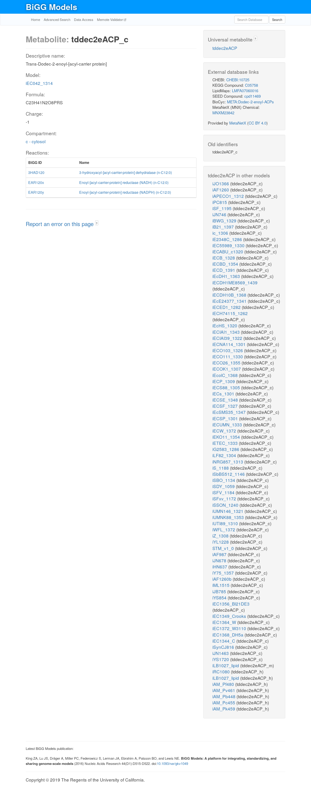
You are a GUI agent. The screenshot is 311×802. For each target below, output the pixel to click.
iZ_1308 (221, 535)
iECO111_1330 (228, 356)
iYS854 (220, 597)
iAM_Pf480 (223, 684)
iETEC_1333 (225, 443)
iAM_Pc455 (224, 702)
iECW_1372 (224, 431)
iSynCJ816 (223, 647)
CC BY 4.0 (257, 123)
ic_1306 (220, 233)
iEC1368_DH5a (228, 634)
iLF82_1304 (224, 455)
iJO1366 (221, 183)
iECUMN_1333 (227, 424)
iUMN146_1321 (228, 511)
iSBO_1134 (224, 480)
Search (277, 19)
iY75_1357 (223, 573)
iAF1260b (222, 579)
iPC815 (220, 202)
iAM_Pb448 (224, 696)
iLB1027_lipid (226, 665)
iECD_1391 (224, 270)
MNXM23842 (223, 112)
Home (35, 19)
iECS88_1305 (226, 387)
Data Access (83, 19)
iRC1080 (221, 671)
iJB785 (219, 591)
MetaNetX (237, 123)
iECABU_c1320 (228, 251)
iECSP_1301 (225, 418)
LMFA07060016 (245, 90)
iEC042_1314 (39, 83)
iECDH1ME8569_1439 (234, 282)
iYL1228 (221, 542)
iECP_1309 (224, 381)
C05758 (251, 85)
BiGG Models (51, 7)
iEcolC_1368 (225, 375)
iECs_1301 (223, 393)
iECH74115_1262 (230, 313)
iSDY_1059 (224, 486)
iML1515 (221, 585)
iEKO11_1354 (226, 437)
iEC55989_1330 (229, 245)
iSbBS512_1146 (229, 474)
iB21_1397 (223, 227)
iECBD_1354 (225, 264)
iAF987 (220, 554)
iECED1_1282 (227, 307)
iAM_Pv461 (224, 690)
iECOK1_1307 (227, 369)
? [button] (96, 223)
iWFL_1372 (224, 529)
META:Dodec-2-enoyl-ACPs (250, 101)
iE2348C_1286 (227, 239)
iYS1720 (221, 659)
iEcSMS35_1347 (229, 412)
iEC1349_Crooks (229, 616)
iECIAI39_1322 (227, 338)
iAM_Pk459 (224, 708)
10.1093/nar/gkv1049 (172, 763)
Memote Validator (110, 19)
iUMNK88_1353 (228, 517)
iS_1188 (221, 468)
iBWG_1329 (224, 220)
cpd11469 (252, 96)
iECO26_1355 (227, 362)
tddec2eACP (224, 48)
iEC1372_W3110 (229, 628)
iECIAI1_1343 (226, 332)
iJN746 (219, 214)
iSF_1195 (222, 208)
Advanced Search (57, 19)
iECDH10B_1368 (229, 295)
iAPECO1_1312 (228, 196)
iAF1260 (221, 189)
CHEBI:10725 (237, 79)
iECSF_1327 (225, 406)
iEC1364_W (224, 622)
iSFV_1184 (224, 492)
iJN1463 (221, 653)
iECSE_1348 (225, 400)
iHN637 (220, 566)
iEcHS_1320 (225, 325)
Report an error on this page (60, 224)
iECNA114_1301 (229, 344)
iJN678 (219, 560)
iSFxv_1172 (224, 498)
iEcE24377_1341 (230, 301)
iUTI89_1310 (225, 523)
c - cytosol (36, 141)
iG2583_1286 (226, 449)
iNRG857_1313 (228, 461)
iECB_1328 (224, 258)
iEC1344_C (224, 641)
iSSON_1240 (226, 505)
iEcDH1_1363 (226, 276)
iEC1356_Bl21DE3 (231, 604)
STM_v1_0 (223, 548)
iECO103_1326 (228, 350)
